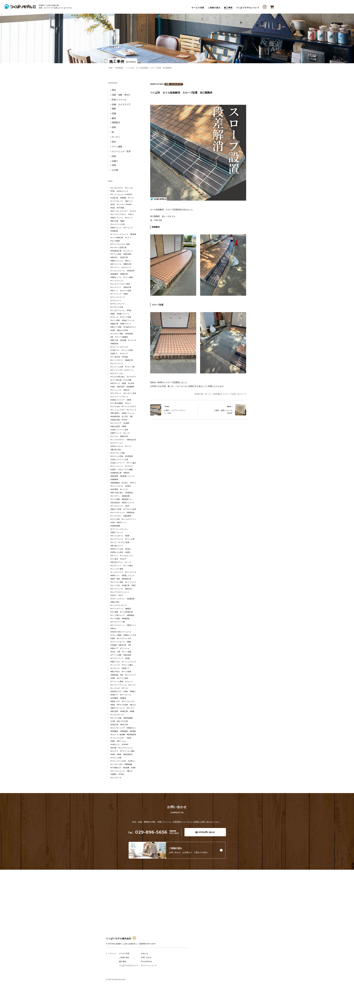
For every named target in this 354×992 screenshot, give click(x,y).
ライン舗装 (117, 146)
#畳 (131, 416)
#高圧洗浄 (120, 387)
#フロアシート (115, 566)
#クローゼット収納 (117, 453)
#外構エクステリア (117, 400)
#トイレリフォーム (117, 271)
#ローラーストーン (117, 625)
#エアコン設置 (125, 291)
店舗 (114, 113)
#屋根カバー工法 (129, 635)
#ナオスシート (115, 300)
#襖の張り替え (115, 450)
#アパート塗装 (115, 655)
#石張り (128, 549)
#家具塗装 (127, 655)
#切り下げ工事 (122, 721)
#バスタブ (129, 466)
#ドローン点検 (115, 758)
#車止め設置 (115, 426)
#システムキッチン (117, 715)
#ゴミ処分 (114, 559)
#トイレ (131, 198)
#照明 (124, 426)
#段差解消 (217, 394)
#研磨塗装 (125, 619)
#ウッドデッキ (130, 572)
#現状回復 (114, 675)
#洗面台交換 (115, 420)
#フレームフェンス (117, 771)
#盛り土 (130, 771)
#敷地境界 (114, 476)
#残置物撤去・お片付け (119, 483)
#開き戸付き (115, 672)
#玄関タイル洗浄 (116, 552)
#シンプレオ (115, 688)
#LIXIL (112, 652)
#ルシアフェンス (116, 539)
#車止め (126, 390)
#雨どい (128, 261)
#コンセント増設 (116, 334)
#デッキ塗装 (126, 672)
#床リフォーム (115, 264)
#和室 (129, 400)
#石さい (131, 214)
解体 (114, 118)
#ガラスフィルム (116, 373)
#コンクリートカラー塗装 (120, 284)
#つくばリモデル (116, 188)
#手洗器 (125, 357)
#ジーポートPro (116, 764)
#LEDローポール (116, 446)
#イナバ (128, 238)
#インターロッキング (118, 605)
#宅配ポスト (131, 728)
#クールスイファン (129, 519)
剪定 (114, 90)
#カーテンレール (116, 589)
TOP (110, 68)
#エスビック (126, 267)
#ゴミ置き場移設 (116, 403)
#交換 (129, 738)
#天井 (112, 522)
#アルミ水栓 (115, 519)
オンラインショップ (149, 965)
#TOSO (121, 774)
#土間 (112, 721)
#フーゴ (128, 446)
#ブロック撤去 (127, 665)
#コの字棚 (127, 380)
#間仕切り (114, 257)
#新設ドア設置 (115, 509)
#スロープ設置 (229, 394)
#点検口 (128, 486)
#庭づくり (129, 201)
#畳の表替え (115, 413)
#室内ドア (114, 648)
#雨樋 (132, 711)
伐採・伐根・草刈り (121, 95)
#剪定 (134, 585)
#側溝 (119, 754)
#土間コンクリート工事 (119, 460)
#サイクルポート (116, 536)
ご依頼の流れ (214, 8)
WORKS (119, 68)
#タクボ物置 (115, 241)
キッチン (116, 137)
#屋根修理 (114, 479)
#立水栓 (131, 383)
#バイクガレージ (116, 201)
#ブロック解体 (115, 635)
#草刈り (113, 628)
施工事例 (228, 8)
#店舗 (127, 658)
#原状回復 (129, 334)
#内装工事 (114, 725)
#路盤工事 (124, 274)
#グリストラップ (116, 658)
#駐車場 (133, 234)
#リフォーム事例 (116, 682)
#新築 (112, 705)
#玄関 (112, 678)
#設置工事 (124, 257)
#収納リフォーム (128, 413)
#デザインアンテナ (117, 304)
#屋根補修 (128, 764)
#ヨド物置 (114, 612)
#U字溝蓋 (120, 208)
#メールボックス (126, 556)
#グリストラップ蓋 (117, 622)
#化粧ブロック (115, 228)
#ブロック (114, 317)
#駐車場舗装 (128, 718)
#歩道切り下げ (115, 691)
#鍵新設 (128, 609)
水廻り (115, 161)
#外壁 (112, 330)
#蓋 (121, 675)
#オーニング (128, 228)
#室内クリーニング (117, 708)
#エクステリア (115, 423)
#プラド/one (115, 407)
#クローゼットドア (117, 728)
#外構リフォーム (123, 314)
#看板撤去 (130, 615)
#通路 (129, 642)
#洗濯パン (114, 354)
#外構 (112, 754)
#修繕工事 (129, 360)
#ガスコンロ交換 (116, 456)
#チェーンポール (116, 486)
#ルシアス (114, 751)
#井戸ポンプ (115, 383)
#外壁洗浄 (130, 271)
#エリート (129, 218)
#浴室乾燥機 (115, 526)
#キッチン (132, 685)
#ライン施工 (131, 463)
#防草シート (115, 575)
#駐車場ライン (127, 499)
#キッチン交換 (115, 718)
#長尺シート (121, 522)
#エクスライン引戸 (124, 638)
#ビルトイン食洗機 (117, 735)
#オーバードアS (116, 370)
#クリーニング (115, 294)
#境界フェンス (115, 433)
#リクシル (114, 436)
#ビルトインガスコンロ (119, 347)
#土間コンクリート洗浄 (119, 430)
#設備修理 (130, 387)
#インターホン (115, 516)
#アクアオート (115, 393)
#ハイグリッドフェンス (119, 234)
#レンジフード (130, 582)
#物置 (112, 314)
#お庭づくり (115, 744)
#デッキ (125, 688)
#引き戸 (123, 559)
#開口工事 (114, 340)
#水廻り (113, 469)
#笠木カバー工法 (116, 549)
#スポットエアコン (117, 599)
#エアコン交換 (122, 678)
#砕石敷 (113, 748)
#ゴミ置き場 (115, 357)
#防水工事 (124, 725)
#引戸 (121, 595)
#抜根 (112, 741)
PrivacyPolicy (146, 961)
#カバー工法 (115, 585)
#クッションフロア (117, 410)
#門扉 (129, 310)
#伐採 (112, 387)
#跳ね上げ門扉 (122, 330)
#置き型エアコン (116, 562)
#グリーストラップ (117, 297)
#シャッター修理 (116, 569)
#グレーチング (130, 675)
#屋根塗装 (114, 344)
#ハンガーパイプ (116, 572)
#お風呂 (126, 423)
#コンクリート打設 (117, 224)
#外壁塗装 (129, 456)
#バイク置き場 (115, 380)
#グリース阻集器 (121, 337)
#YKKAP (125, 744)
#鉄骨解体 (114, 731)
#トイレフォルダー (117, 738)
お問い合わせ (206, 832)
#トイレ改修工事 (116, 238)
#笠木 (127, 506)
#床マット (114, 291)
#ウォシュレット (116, 466)
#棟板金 (123, 698)
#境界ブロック (125, 324)
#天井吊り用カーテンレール (120, 632)
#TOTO (124, 420)
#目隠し (128, 552)
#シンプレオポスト (117, 440)
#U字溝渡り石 (115, 768)
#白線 (112, 208)
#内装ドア (114, 695)
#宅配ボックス (115, 277)
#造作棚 (123, 340)
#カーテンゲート (116, 363)
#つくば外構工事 (126, 612)
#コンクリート (115, 287)
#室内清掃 (127, 254)
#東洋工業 (122, 645)
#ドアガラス (131, 377)
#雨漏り (133, 691)
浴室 (114, 165)
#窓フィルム (121, 741)
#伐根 (133, 768)
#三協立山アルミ (129, 327)
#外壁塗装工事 (115, 251)
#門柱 (112, 191)
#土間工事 (114, 198)
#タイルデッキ (115, 778)
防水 (114, 142)
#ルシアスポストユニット (120, 592)
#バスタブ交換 (124, 542)
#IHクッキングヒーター (119, 211)
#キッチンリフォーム (118, 685)
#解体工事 (127, 264)
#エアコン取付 (115, 254)
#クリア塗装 (115, 619)
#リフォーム (124, 648)
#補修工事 (114, 324)
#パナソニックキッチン (119, 529)
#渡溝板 (133, 731)
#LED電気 (114, 489)
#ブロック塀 (129, 367)
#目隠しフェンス (128, 575)
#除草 (127, 536)
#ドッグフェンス (116, 281)
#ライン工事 (129, 539)
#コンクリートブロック (119, 397)
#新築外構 (125, 496)
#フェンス (129, 682)
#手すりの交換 (122, 705)
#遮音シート (131, 625)
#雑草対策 (130, 513)
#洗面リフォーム (128, 320)
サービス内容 (198, 8)
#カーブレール (125, 695)
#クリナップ (131, 410)
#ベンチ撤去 (128, 566)
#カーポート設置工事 (118, 247)
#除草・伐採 (115, 579)
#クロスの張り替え (117, 377)
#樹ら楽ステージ (116, 546)
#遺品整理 (127, 516)
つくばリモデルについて (247, 8)
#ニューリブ (115, 665)
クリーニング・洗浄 (121, 151)
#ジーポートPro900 (124, 204)
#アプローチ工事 (116, 307)
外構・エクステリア (174, 84)
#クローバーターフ (117, 642)
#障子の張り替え (116, 493)
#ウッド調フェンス (117, 615)
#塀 (118, 652)
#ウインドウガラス (129, 407)
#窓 (129, 645)
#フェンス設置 (127, 350)
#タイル (208, 394)
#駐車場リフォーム (127, 476)
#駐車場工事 (126, 579)
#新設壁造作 (127, 754)
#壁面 (125, 294)
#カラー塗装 (115, 320)
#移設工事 (124, 436)
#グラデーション (116, 443)
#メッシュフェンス (129, 662)
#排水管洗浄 (115, 503)
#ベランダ (132, 340)
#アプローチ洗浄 (129, 509)
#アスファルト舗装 (127, 751)
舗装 (114, 108)
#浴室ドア (125, 668)
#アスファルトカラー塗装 (120, 244)
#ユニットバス (115, 390)
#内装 (125, 691)
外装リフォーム (119, 99)
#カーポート (115, 496)
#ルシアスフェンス (126, 748)
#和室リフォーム (116, 218)
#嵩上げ (133, 705)
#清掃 (112, 638)
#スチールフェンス (117, 513)
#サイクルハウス (128, 701)
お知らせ (144, 953)
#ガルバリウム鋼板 (126, 469)
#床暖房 (113, 774)
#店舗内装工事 (115, 473)
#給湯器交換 (115, 416)
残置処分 (116, 122)
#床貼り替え (115, 602)
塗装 (114, 127)
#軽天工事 (114, 221)
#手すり (133, 483)
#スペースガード (116, 360)
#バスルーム (115, 668)
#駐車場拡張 (131, 735)
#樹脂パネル (115, 701)
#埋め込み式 (131, 440)
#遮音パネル (115, 662)
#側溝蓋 (123, 198)
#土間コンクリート (117, 463)
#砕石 (112, 204)
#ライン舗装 (126, 652)
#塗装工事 (127, 287)
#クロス (133, 211)
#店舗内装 (114, 231)
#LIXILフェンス (122, 191)
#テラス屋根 (115, 499)
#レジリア (124, 489)
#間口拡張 (114, 711)
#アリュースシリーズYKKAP (121, 194)
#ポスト (128, 403)
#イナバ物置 (128, 277)
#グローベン (129, 370)
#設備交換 (130, 599)
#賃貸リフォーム (116, 532)
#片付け (113, 595)
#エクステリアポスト (118, 214)
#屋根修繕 (124, 731)
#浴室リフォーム (128, 503)
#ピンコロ (129, 188)
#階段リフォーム (116, 261)
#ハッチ (128, 562)
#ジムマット (128, 251)
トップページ (111, 953)
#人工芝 (125, 416)
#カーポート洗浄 (129, 393)
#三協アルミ (115, 350)
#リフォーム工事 (116, 367)
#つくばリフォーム (117, 310)
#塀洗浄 (126, 473)
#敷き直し (129, 589)
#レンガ (126, 433)
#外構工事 (198, 394)
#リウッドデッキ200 (118, 761)
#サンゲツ (130, 708)
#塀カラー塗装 (115, 327)
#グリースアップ (116, 609)
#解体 (122, 221)
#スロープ (241, 394)
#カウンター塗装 (116, 582)
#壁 (111, 337)
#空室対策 (129, 493)
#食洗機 (126, 768)
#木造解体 (114, 698)
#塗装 (124, 383)
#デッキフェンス (116, 506)
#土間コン (132, 761)
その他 (115, 170)
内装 (114, 156)
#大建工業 (125, 585)
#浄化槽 (113, 645)
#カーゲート (115, 267)
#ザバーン (114, 556)
